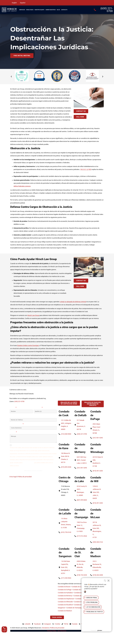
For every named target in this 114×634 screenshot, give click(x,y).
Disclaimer (45, 628)
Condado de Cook (77, 586)
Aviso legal (13, 477)
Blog (58, 9)
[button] (11, 76)
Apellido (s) (38, 407)
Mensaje (13, 432)
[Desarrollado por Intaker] (99, 630)
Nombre (13, 407)
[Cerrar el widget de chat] (108, 580)
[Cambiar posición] (105, 580)
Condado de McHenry (65, 596)
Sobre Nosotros (51, 9)
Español (22, 3)
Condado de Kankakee (65, 593)
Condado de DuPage (64, 590)
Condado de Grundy (79, 590)
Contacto (64, 9)
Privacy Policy (51, 631)
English (14, 3)
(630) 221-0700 (19, 401)
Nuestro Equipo (39, 9)
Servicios (22, 9)
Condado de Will (78, 596)
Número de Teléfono (17, 416)
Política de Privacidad (28, 462)
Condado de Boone (64, 586)
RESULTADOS (29, 9)
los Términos (62, 631)
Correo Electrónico (16, 424)
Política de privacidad (25, 477)
